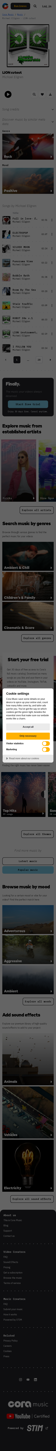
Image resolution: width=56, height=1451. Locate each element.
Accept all (28, 727)
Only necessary (28, 736)
